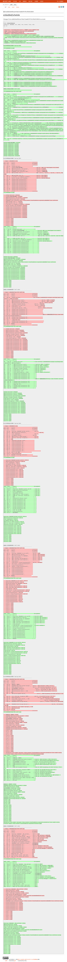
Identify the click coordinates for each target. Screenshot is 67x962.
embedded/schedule (11, 15)
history (17, 7)
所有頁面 (15, 1)
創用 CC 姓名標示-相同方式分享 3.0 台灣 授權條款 (27, 959)
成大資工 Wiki (7, 1)
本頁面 (41, 1)
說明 (6, 960)
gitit (15, 960)
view (9, 7)
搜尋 (11, 4)
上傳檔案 (36, 1)
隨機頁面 (24, 1)
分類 (20, 1)
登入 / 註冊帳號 (60, 1)
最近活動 (30, 1)
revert (13, 7)
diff (5, 7)
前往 (15, 4)
